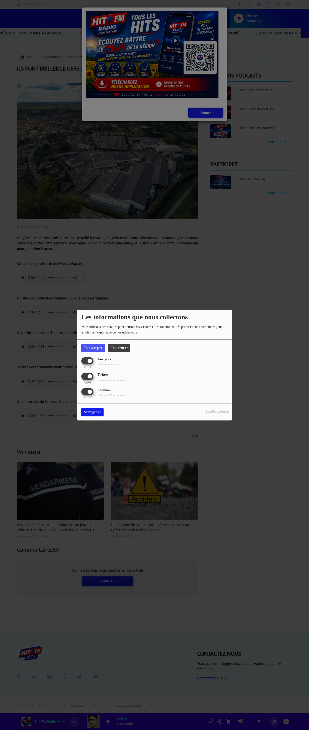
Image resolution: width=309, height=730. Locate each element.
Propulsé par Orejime (217, 411)
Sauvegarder (92, 412)
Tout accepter (93, 348)
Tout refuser (119, 348)
